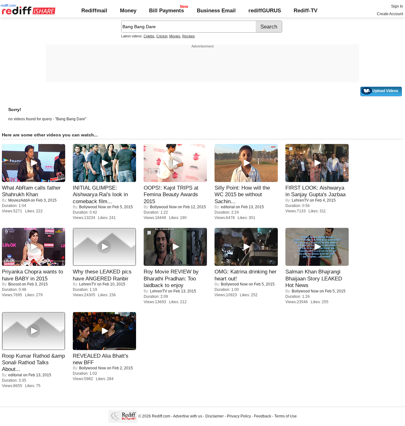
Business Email (216, 10)
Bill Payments (166, 10)
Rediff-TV (305, 10)
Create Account (390, 14)
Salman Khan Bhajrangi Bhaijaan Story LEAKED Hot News (313, 278)
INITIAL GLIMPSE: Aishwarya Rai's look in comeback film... (100, 194)
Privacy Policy (239, 416)
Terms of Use (285, 416)
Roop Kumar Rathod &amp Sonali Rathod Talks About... (33, 362)
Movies (174, 36)
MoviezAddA (19, 200)
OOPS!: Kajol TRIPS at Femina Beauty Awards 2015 (171, 194)
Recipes (188, 36)
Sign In (397, 6)
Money (128, 10)
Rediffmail (94, 10)
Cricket (161, 36)
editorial (228, 207)
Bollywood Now (92, 207)
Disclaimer (214, 416)
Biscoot (14, 284)
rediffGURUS (264, 10)
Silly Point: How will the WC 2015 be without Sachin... (242, 194)
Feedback (262, 416)
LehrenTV (300, 200)
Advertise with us (187, 416)
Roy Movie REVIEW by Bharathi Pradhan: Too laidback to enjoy (171, 278)
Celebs (149, 36)
